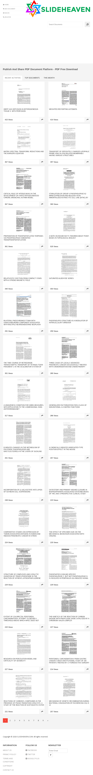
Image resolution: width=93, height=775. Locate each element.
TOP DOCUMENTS (32, 78)
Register (7, 17)
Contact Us (8, 770)
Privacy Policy (9, 754)
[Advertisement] (46, 46)
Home (6, 4)
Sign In (6, 13)
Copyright (7, 766)
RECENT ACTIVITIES (13, 78)
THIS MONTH (49, 78)
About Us (7, 750)
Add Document (9, 9)
